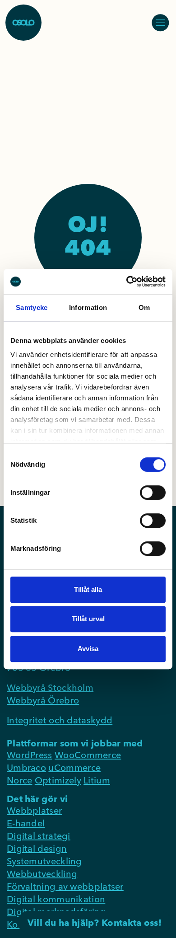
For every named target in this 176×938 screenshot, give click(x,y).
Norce (19, 780)
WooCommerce (88, 754)
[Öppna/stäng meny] (160, 23)
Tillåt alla (88, 589)
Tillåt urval (88, 619)
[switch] (153, 492)
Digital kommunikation (56, 899)
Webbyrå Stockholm (50, 687)
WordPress (29, 754)
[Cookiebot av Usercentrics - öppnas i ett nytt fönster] (127, 281)
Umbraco (26, 767)
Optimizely (58, 780)
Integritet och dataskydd (59, 720)
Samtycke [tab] (31, 307)
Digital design (37, 848)
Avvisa (88, 648)
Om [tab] (144, 307)
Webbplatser (34, 810)
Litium (96, 780)
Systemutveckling (44, 861)
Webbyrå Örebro (43, 700)
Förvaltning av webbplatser (65, 886)
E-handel (26, 823)
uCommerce (74, 767)
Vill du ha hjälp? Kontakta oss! (95, 922)
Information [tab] (88, 307)
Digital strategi (38, 835)
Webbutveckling (42, 873)
